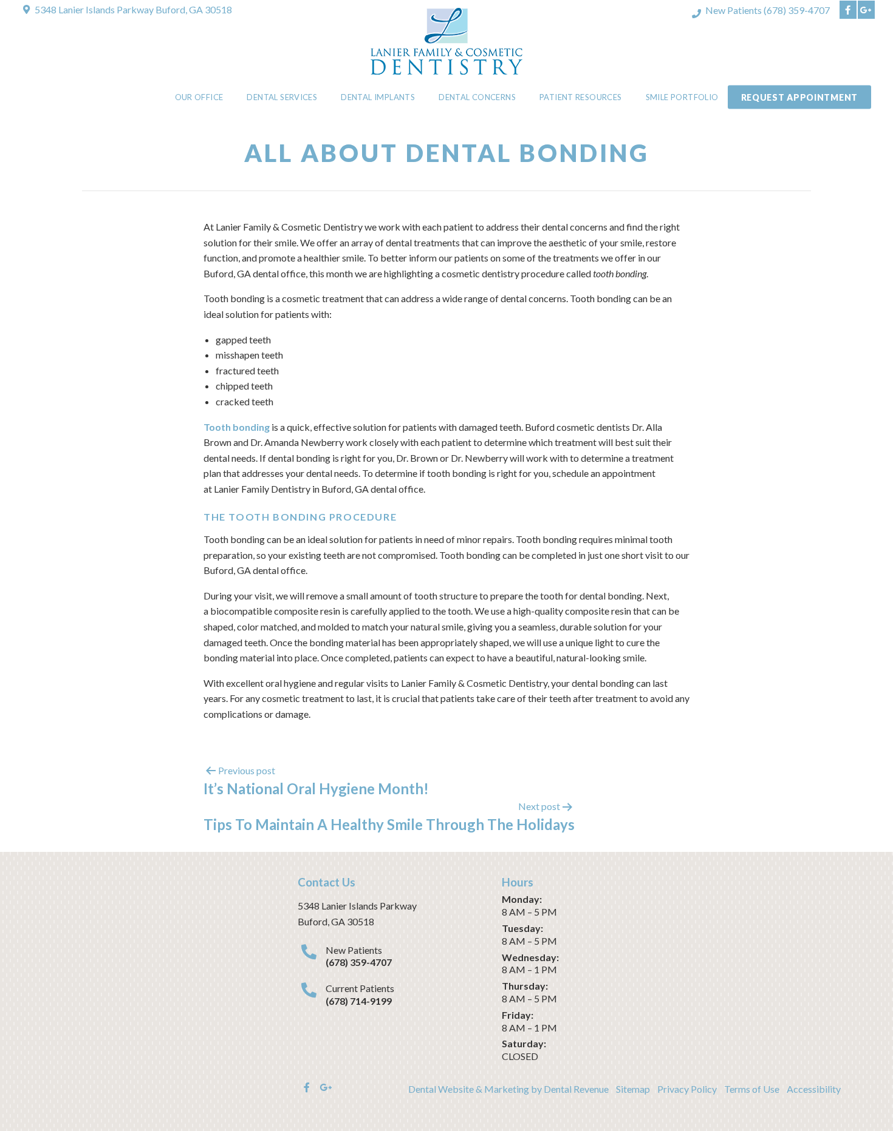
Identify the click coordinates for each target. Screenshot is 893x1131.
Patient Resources (580, 97)
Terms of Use (751, 1089)
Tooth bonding (237, 427)
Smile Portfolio (682, 97)
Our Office (199, 97)
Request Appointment (799, 97)
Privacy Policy (687, 1089)
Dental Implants (378, 97)
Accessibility (814, 1089)
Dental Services (282, 97)
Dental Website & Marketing (468, 1089)
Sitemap (633, 1089)
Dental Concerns (477, 97)
